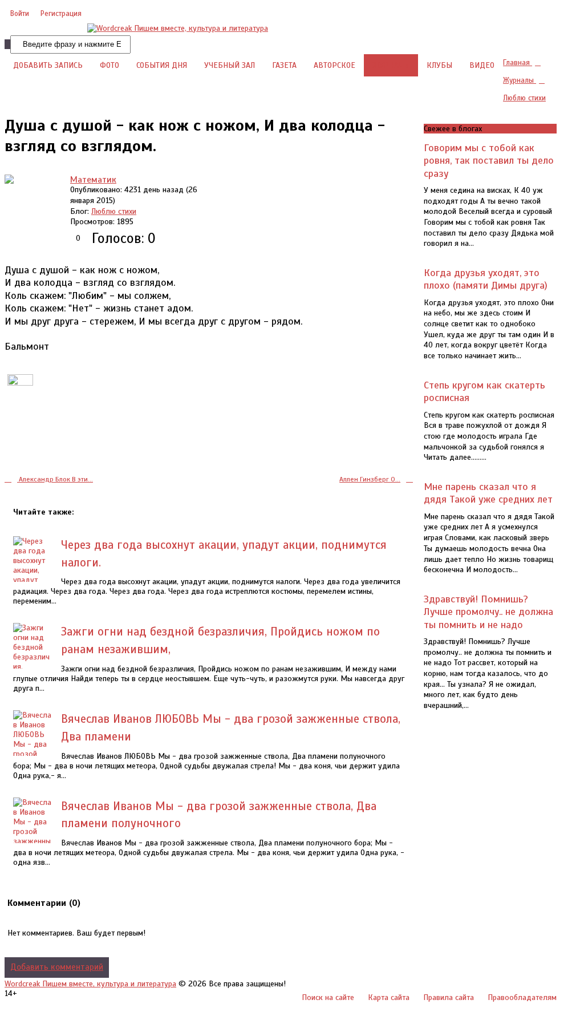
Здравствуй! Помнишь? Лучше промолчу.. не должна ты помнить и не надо (488, 612)
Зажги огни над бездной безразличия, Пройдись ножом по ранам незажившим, (220, 640)
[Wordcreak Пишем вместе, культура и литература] (177, 28)
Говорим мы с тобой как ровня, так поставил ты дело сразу (489, 160)
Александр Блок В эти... (55, 479)
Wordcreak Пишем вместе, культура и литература (90, 984)
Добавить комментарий (56, 967)
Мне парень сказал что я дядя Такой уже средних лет (488, 492)
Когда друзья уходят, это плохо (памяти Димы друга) (486, 279)
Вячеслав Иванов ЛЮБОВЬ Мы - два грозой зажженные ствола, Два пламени (230, 727)
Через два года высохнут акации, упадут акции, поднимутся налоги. (224, 553)
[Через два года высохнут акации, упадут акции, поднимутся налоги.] (32, 575)
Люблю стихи (113, 211)
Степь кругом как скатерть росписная (484, 391)
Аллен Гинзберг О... (369, 479)
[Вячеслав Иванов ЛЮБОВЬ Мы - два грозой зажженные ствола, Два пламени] (32, 754)
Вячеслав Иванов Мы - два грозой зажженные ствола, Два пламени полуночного (218, 815)
